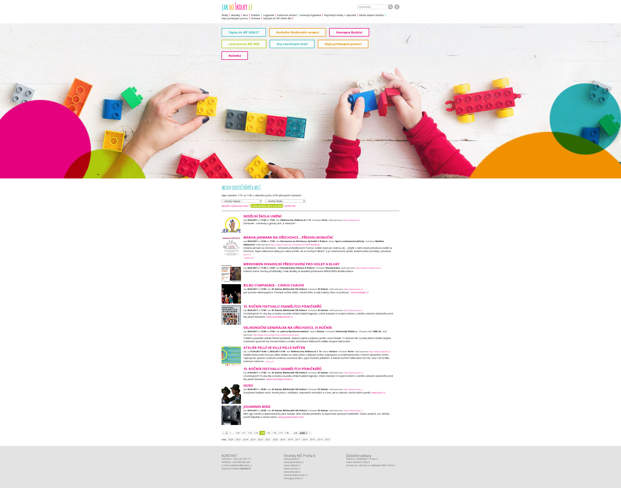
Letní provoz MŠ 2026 (244, 44)
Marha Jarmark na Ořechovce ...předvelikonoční (288, 237)
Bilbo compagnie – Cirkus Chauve (273, 285)
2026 (230, 439)
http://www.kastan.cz (353, 289)
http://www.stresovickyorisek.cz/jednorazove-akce (276, 335)
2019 (282, 439)
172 (250, 432)
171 (244, 432)
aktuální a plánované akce (235, 205)
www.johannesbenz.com (291, 416)
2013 (327, 439)
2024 (245, 439)
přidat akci (290, 205)
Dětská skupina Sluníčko (371, 15)
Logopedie (268, 15)
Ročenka (255, 18)
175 (268, 432)
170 (238, 432)
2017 (297, 439)
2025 (238, 439)
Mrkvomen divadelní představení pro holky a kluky (291, 264)
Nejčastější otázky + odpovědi (340, 15)
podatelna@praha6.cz (240, 465)
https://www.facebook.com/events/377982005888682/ (295, 244)
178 (287, 432)
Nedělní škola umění (262, 216)
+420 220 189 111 (241, 458)
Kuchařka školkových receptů (297, 32)
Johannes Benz (257, 406)
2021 (267, 439)
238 (295, 432)
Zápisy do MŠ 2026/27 (244, 32)
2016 (305, 439)
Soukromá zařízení (287, 15)
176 (274, 432)
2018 (290, 439)
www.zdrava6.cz (292, 471)
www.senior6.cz (292, 468)
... (268, 361)
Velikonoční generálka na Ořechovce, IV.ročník (287, 327)
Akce (245, 15)
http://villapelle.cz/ (351, 220)
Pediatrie (255, 15)
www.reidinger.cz (360, 292)
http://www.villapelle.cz (380, 351)
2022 (260, 439)
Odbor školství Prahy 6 (358, 462)
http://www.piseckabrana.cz (368, 268)
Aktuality (235, 15)
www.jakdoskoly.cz (294, 462)
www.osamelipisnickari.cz (279, 316)
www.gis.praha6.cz (293, 478)
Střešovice (249, 258)
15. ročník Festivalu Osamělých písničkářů (282, 306)
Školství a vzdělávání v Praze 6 (362, 458)
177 (281, 432)
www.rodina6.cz (292, 465)
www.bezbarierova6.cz (295, 475)
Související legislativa (310, 15)
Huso (248, 385)
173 (256, 432)
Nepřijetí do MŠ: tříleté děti (277, 18)
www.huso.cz (378, 392)
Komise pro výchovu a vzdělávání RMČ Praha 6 (370, 465)
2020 (275, 439)
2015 (312, 439)
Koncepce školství (349, 32)
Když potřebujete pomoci (235, 18)
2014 (319, 439)
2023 (253, 439)
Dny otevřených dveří (292, 44)
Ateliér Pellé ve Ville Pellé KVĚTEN (274, 347)
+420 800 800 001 (241, 462)
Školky (225, 15)
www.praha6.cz (292, 458)
